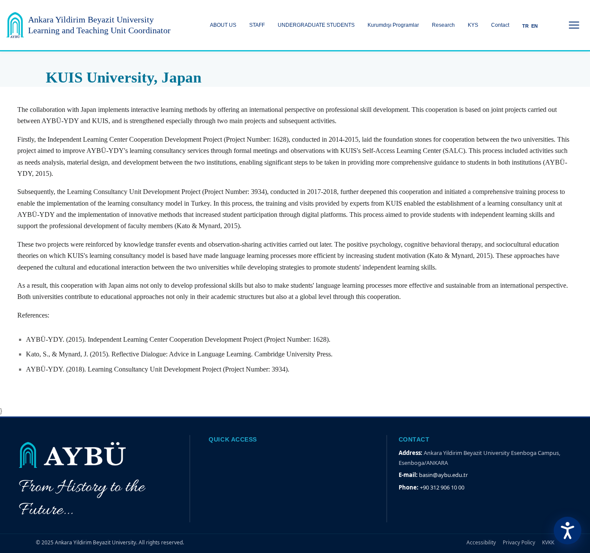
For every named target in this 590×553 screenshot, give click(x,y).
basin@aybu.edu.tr (443, 475)
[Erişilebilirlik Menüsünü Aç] (567, 530)
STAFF (257, 25)
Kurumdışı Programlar (393, 25)
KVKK (548, 542)
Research (443, 25)
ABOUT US (223, 25)
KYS (473, 25)
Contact (500, 25)
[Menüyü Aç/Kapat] (574, 25)
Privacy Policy (519, 542)
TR (525, 26)
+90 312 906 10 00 (442, 487)
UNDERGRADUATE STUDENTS (316, 25)
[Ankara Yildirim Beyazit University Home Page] (15, 25)
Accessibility (481, 542)
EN (534, 26)
